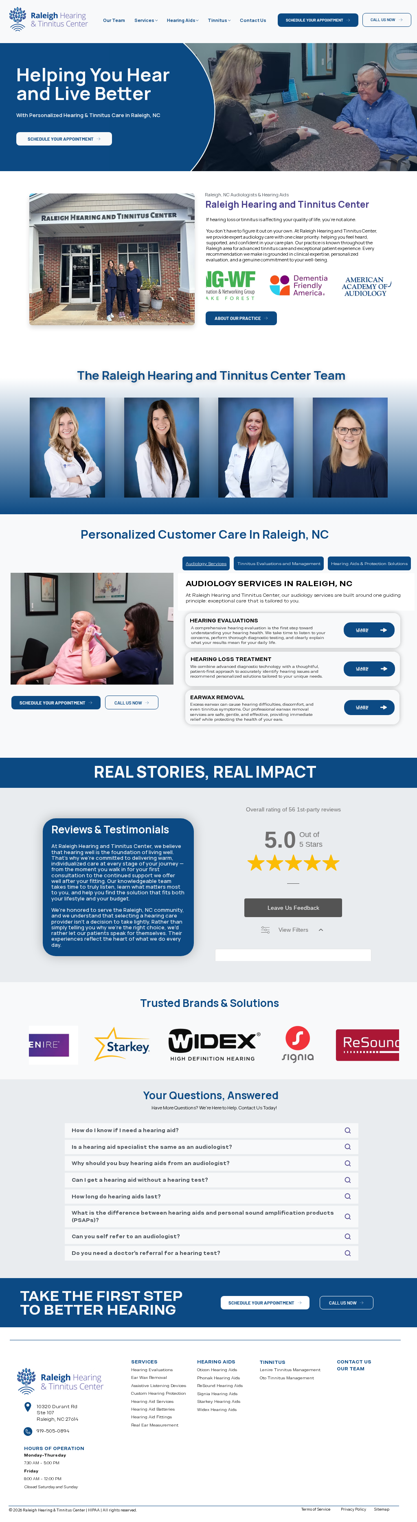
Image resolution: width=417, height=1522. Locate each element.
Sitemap (381, 1509)
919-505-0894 (53, 1431)
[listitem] (298, 285)
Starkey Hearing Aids (218, 1401)
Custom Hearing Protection (158, 1393)
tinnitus (272, 1362)
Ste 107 (45, 1412)
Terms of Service (315, 1509)
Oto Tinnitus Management (287, 1378)
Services (144, 1362)
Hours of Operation (54, 1448)
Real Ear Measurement (154, 1425)
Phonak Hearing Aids (218, 1378)
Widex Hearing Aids (217, 1409)
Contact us (354, 1362)
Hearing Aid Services (152, 1401)
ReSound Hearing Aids (220, 1385)
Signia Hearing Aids (217, 1393)
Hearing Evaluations (152, 1369)
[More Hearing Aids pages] (197, 20)
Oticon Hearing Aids (217, 1369)
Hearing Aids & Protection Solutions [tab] (369, 563)
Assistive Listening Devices (158, 1385)
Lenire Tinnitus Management (290, 1369)
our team (350, 1369)
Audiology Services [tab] (206, 563)
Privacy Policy (353, 1509)
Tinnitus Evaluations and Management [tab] (278, 563)
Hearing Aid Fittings (151, 1417)
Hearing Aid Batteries (153, 1409)
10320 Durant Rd (57, 1406)
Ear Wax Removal (149, 1377)
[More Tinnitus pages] (229, 20)
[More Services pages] (156, 20)
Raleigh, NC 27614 (57, 1419)
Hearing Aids (216, 1362)
